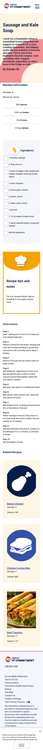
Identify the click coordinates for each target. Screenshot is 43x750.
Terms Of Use (11, 679)
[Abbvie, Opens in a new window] (12, 666)
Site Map (9, 692)
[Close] (40, 731)
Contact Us (10, 695)
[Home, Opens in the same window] (12, 659)
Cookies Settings (13, 698)
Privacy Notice (12, 682)
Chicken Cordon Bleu (18, 568)
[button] (36, 6)
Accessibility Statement (16, 676)
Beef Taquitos (14, 632)
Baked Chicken (15, 503)
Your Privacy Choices (15, 702)
